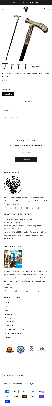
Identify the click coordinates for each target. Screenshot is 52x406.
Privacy (7, 337)
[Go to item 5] (32, 66)
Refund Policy (9, 314)
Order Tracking (10, 326)
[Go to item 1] (5, 66)
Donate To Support (11, 287)
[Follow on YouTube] (27, 208)
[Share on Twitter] (11, 118)
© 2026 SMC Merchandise (12, 384)
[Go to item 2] (12, 66)
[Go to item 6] (39, 66)
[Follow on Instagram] (16, 208)
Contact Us (8, 302)
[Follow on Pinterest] (22, 208)
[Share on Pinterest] (14, 118)
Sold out (26, 102)
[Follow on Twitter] (11, 208)
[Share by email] (17, 118)
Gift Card (8, 306)
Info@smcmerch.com (16, 226)
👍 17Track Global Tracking (14, 329)
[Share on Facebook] (8, 118)
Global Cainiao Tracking (13, 333)
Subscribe (26, 160)
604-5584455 (17, 229)
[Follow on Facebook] (5, 208)
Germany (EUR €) (15, 375)
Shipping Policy (10, 318)
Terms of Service (10, 322)
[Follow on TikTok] (33, 208)
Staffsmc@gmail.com (34, 226)
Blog (6, 310)
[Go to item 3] (19, 66)
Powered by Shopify (30, 384)
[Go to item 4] (25, 66)
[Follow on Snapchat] (38, 208)
